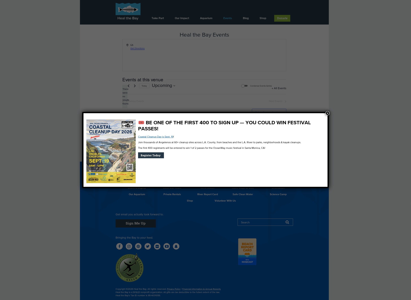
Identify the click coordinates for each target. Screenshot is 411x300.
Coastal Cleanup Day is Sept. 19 (155, 137)
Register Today (151, 155)
